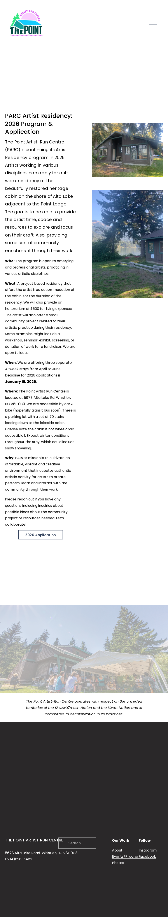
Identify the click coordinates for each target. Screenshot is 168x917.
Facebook (147, 856)
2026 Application (40, 534)
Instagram (148, 850)
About (117, 850)
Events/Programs (127, 856)
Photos (118, 862)
